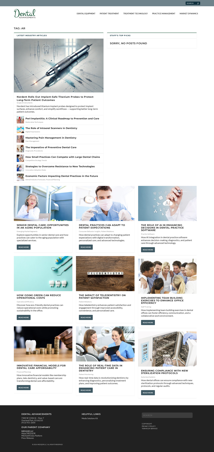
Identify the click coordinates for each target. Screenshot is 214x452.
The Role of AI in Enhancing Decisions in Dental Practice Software (162, 228)
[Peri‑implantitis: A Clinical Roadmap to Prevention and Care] (20, 119)
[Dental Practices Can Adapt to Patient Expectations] (105, 203)
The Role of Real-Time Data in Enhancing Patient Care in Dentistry (100, 368)
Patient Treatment (109, 13)
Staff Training (146, 307)
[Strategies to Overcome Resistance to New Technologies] (20, 167)
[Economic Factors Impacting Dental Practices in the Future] (20, 177)
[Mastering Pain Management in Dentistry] (20, 139)
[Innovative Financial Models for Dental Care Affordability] (43, 343)
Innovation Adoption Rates (35, 170)
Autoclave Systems (148, 377)
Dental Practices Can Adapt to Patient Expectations (102, 226)
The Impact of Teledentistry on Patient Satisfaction (102, 296)
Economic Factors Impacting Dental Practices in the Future (61, 176)
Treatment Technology (135, 13)
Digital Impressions (32, 132)
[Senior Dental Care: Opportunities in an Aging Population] (43, 203)
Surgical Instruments (24, 103)
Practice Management (163, 13)
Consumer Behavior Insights (89, 231)
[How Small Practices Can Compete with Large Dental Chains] (20, 158)
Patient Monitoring (86, 374)
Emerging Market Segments (27, 231)
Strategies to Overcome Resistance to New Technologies (60, 166)
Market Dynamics (189, 13)
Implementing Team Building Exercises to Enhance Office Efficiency (162, 300)
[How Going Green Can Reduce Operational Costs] (43, 273)
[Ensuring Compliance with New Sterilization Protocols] (167, 349)
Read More (23, 247)
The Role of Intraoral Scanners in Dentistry (51, 128)
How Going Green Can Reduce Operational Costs (39, 296)
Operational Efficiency (25, 302)
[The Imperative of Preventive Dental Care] (20, 148)
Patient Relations (107, 231)
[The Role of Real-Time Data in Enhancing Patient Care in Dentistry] (105, 343)
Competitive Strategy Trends (36, 160)
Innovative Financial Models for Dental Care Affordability (41, 367)
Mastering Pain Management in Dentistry (50, 137)
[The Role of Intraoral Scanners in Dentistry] (20, 129)
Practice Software (147, 234)
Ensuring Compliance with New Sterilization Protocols (164, 372)
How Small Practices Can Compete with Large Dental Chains (62, 157)
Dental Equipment (86, 13)
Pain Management (32, 141)
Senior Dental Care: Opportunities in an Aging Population (43, 226)
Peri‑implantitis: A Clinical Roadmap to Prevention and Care (62, 118)
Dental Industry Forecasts (35, 179)
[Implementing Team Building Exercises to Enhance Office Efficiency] (167, 276)
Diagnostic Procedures (34, 151)
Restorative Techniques (34, 122)
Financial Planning (53, 179)
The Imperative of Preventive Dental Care (50, 147)
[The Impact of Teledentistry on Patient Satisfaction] (105, 273)
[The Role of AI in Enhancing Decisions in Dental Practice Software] (167, 203)
